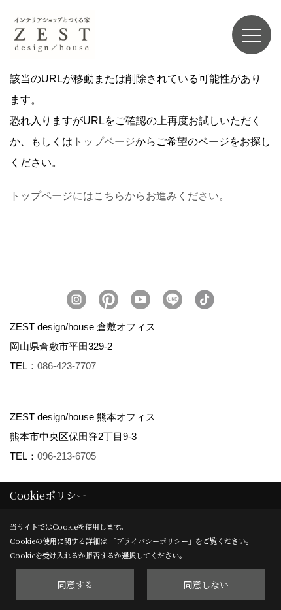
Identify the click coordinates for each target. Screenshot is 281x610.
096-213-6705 (66, 456)
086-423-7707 (66, 365)
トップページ (104, 141)
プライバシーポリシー (152, 540)
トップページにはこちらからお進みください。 (119, 195)
